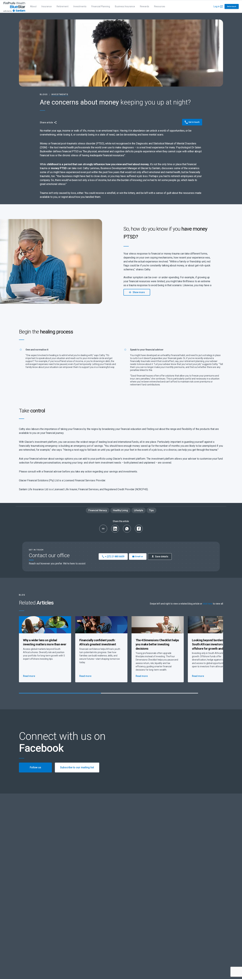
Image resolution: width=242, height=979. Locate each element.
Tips (151, 510)
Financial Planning (100, 6)
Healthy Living (120, 510)
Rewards (144, 6)
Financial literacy (97, 510)
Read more (29, 676)
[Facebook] (139, 529)
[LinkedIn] (115, 529)
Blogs (44, 94)
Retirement (62, 6)
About (33, 6)
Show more (138, 292)
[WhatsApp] (127, 529)
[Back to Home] (14, 6)
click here (207, 603)
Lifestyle (138, 510)
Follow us (35, 767)
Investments (79, 6)
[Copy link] (103, 528)
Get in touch (231, 6)
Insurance (46, 6)
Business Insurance (125, 6)
